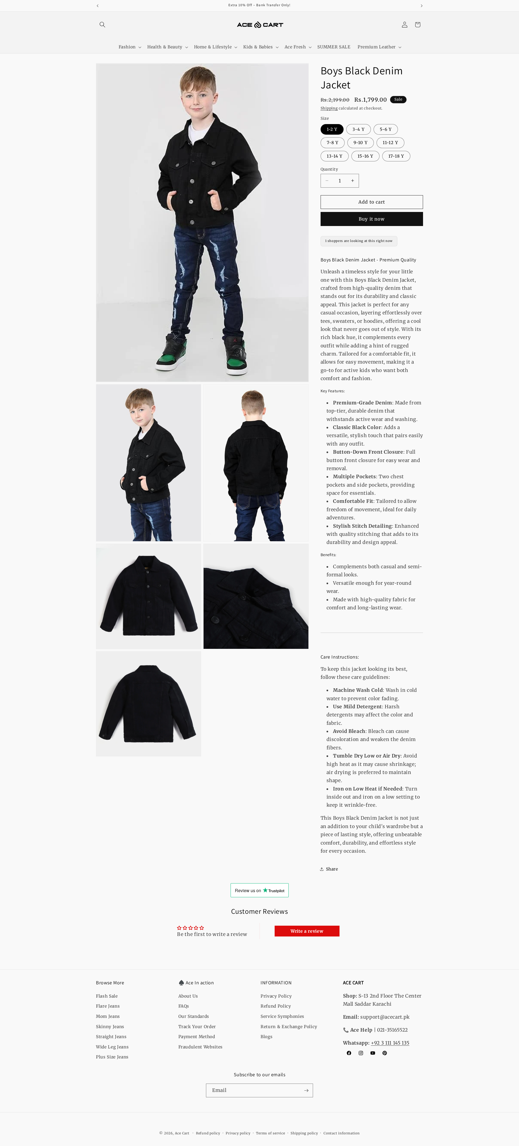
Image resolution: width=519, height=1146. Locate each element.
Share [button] (332, 868)
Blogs (266, 1036)
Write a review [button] (307, 931)
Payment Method (196, 1036)
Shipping (329, 108)
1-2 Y (332, 129)
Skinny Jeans (110, 1026)
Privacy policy (238, 1133)
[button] (102, 24)
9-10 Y (361, 142)
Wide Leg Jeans (112, 1046)
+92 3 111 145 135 (390, 1043)
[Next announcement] (422, 5)
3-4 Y (358, 129)
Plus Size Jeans (112, 1056)
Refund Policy (276, 1006)
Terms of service (270, 1133)
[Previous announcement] (98, 5)
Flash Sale (107, 996)
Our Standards (193, 1016)
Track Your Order (197, 1026)
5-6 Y (386, 129)
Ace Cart (183, 1133)
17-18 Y (396, 155)
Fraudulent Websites (200, 1046)
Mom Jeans (108, 1016)
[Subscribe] (306, 1091)
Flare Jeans (108, 1006)
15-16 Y (365, 155)
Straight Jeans (111, 1036)
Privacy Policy (276, 996)
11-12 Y (390, 142)
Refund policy (208, 1133)
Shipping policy (304, 1133)
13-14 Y (335, 155)
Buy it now (372, 219)
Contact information (342, 1133)
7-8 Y (333, 142)
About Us (188, 996)
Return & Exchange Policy (289, 1026)
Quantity (329, 169)
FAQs (183, 1006)
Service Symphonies (282, 1016)
